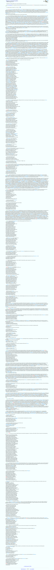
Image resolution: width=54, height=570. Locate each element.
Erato (17, 12)
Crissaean (16, 178)
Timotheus (31, 352)
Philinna (39, 52)
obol (9, 514)
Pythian (11, 179)
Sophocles (46, 57)
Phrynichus (9, 348)
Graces (11, 341)
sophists (14, 246)
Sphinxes (17, 89)
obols (14, 542)
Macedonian (14, 49)
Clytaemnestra (15, 133)
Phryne (16, 418)
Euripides (7, 57)
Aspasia (9, 517)
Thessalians (39, 51)
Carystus (13, 303)
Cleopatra (22, 180)
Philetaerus (9, 112)
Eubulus (10, 123)
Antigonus (9, 303)
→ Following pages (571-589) (27, 566)
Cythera (16, 338)
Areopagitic (43, 400)
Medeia (36, 30)
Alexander (36, 9)
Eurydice (18, 187)
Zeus (7, 60)
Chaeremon (22, 251)
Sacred (41, 175)
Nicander (13, 502)
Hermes (21, 212)
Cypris (6, 346)
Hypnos (19, 320)
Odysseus (36, 305)
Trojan (41, 174)
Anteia (32, 411)
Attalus (29, 54)
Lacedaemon (38, 15)
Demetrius (17, 22)
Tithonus (6, 393)
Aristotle (40, 22)
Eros (9, 276)
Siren (15, 87)
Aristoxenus (30, 22)
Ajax (12, 47)
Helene (6, 175)
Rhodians (18, 215)
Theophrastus (11, 251)
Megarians (12, 519)
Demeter (10, 393)
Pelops (19, 315)
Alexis (12, 412)
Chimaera (14, 69)
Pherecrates (28, 411)
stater (9, 542)
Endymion (27, 320)
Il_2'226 (33, 36)
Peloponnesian (17, 518)
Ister (35, 45)
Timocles (17, 558)
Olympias (15, 187)
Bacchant (36, 187)
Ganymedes (24, 390)
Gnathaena (9, 81)
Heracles (10, 42)
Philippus (10, 49)
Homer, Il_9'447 (31, 30)
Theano (8, 87)
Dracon (11, 500)
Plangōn (10, 424)
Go (20, 7)
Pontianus (11, 210)
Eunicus (35, 411)
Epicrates (7, 528)
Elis (44, 404)
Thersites (24, 36)
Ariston (36, 304)
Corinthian (11, 546)
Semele (16, 160)
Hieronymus (41, 23)
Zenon (15, 210)
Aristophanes (23, 403)
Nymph (7, 340)
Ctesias (41, 181)
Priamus (10, 383)
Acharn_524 (9, 518)
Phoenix (17, 30)
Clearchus (46, 17)
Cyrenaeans (6, 184)
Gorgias (42, 403)
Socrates (37, 20)
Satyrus (23, 22)
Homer (23, 27)
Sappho (9, 325)
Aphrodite (16, 393)
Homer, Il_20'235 (35, 390)
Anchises (20, 393)
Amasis (37, 182)
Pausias (19, 406)
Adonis (24, 393)
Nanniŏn (10, 82)
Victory (12, 282)
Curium (14, 296)
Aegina (34, 394)
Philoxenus (12, 338)
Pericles (25, 518)
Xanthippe (42, 20)
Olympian (12, 215)
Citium (18, 210)
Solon (20, 501)
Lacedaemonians (44, 215)
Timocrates (21, 9)
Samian (39, 186)
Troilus (13, 348)
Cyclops (9, 338)
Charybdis (18, 70)
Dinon (45, 185)
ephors (7, 377)
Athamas (13, 117)
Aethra (39, 44)
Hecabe (10, 27)
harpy (11, 72)
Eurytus (42, 180)
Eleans (6, 215)
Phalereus (19, 22)
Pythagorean (13, 275)
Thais (40, 411)
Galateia (21, 338)
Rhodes (45, 23)
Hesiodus (15, 47)
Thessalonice (31, 52)
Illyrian (44, 50)
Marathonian (23, 558)
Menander (9, 148)
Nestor (26, 34)
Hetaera (12, 114)
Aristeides (9, 21)
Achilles (27, 175)
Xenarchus (7, 481)
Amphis (9, 117)
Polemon (32, 406)
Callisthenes (12, 22)
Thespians (19, 214)
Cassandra (26, 181)
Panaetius (25, 24)
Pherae (19, 52)
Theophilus (9, 170)
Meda (23, 53)
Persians (13, 26)
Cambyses (34, 181)
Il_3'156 (40, 379)
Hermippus (25, 15)
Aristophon (9, 138)
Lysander (19, 17)
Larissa (41, 52)
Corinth (10, 408)
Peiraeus (14, 221)
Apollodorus (28, 403)
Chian (14, 320)
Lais (34, 528)
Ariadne (30, 45)
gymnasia (23, 396)
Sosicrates (38, 216)
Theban (15, 89)
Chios (13, 396)
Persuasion (13, 346)
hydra (7, 71)
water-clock (44, 412)
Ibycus (27, 343)
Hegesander (12, 308)
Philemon (11, 501)
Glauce (26, 31)
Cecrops (45, 18)
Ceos (38, 304)
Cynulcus (11, 398)
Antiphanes (11, 9)
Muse (16, 12)
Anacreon (11, 328)
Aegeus (17, 43)
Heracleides (36, 375)
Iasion (13, 393)
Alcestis (11, 134)
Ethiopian (33, 388)
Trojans (14, 380)
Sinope (9, 79)
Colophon (23, 218)
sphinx (9, 71)
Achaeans (17, 380)
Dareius (29, 49)
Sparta (45, 375)
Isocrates (34, 400)
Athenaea (39, 214)
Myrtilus (23, 554)
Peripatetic (26, 22)
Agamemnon (19, 181)
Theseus (14, 45)
